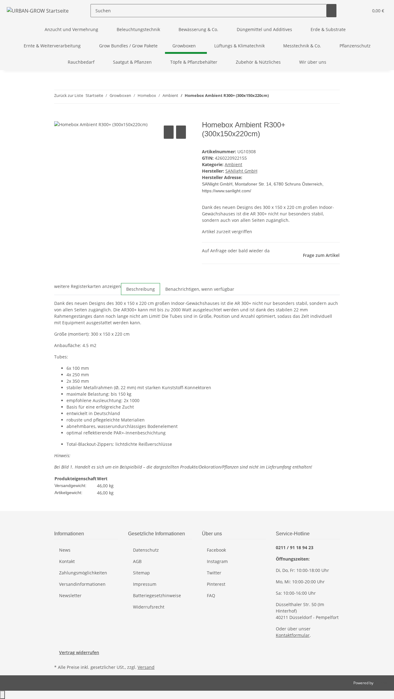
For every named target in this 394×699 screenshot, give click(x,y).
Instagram (217, 561)
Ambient (233, 164)
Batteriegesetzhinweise (157, 595)
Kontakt (67, 561)
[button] (351, 10)
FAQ (211, 595)
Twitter (214, 573)
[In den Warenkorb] (59, 117)
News (64, 550)
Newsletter (70, 595)
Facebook (216, 550)
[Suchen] (331, 10)
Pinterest (216, 584)
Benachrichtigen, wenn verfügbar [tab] (199, 289)
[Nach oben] (2, 695)
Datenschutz (146, 550)
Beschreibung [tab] (140, 289)
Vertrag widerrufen (79, 652)
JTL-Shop (381, 682)
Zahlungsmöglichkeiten (83, 573)
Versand (146, 667)
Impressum (144, 584)
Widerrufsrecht (148, 607)
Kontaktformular (293, 635)
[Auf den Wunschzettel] (181, 132)
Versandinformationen (82, 584)
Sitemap (141, 573)
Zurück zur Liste (68, 95)
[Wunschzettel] (361, 10)
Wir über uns (312, 62)
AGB (137, 561)
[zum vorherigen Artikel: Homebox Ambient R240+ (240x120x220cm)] (274, 96)
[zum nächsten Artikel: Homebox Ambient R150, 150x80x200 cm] (285, 96)
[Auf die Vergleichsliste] (169, 132)
